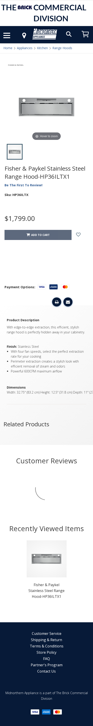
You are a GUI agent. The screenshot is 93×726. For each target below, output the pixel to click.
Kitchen (42, 48)
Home (7, 48)
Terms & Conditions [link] (46, 646)
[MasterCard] (57, 712)
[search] (68, 33)
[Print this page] (56, 301)
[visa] (35, 712)
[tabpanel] (46, 571)
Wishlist (81, 235)
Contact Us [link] (46, 671)
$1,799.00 (20, 218)
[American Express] (46, 712)
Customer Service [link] (46, 633)
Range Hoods (62, 48)
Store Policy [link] (46, 652)
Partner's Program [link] (47, 664)
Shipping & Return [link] (46, 639)
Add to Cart (40, 235)
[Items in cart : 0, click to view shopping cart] (85, 39)
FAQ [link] (46, 658)
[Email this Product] (67, 301)
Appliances (25, 48)
